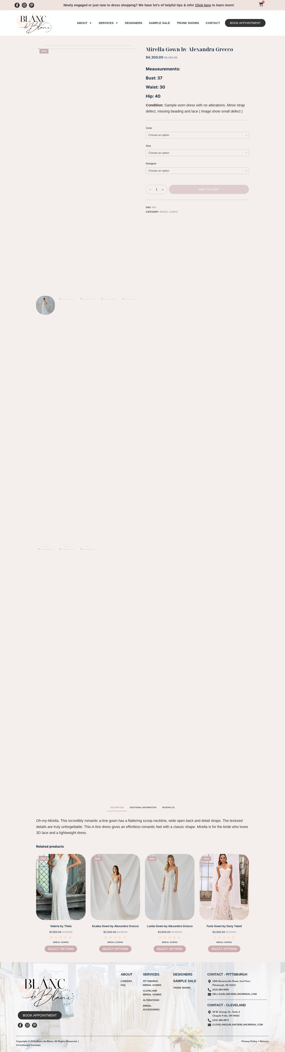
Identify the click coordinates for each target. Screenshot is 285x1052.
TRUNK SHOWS (188, 23)
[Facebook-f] (17, 5)
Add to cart (209, 189)
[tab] (117, 807)
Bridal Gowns (169, 212)
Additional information (143, 807)
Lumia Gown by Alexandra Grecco (170, 926)
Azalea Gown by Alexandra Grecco (115, 926)
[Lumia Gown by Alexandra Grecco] (169, 887)
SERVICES (151, 974)
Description (117, 807)
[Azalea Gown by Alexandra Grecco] (115, 887)
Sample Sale (159, 23)
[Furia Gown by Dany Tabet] (224, 887)
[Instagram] (24, 5)
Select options (61, 949)
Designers (133, 23)
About (82, 23)
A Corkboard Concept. (28, 1045)
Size (148, 145)
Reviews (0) (168, 807)
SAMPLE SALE (184, 981)
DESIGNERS (182, 974)
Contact (213, 23)
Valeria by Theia (61, 926)
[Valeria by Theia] (61, 887)
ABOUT (126, 974)
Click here (203, 5)
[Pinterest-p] (31, 5)
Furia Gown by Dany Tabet (224, 926)
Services (106, 23)
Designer (151, 163)
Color (149, 128)
